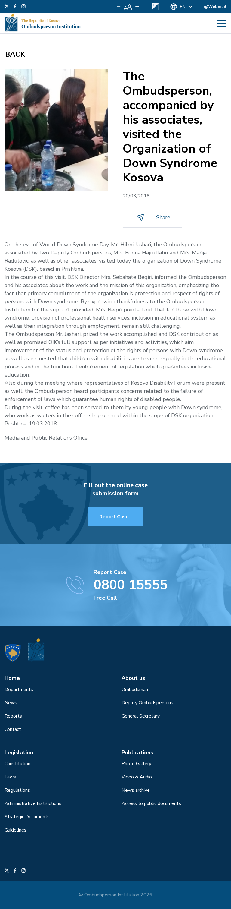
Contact (13, 729)
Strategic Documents (27, 816)
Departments (19, 689)
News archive (136, 790)
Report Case (114, 516)
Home (12, 678)
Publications (137, 752)
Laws (10, 777)
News (11, 702)
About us (133, 678)
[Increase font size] (137, 7)
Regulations (17, 790)
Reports (13, 716)
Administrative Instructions (33, 803)
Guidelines (15, 830)
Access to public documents (151, 803)
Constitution (17, 763)
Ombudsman (135, 689)
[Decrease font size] (118, 7)
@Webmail (215, 6)
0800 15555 (131, 585)
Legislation (19, 752)
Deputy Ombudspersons (147, 702)
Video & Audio (137, 777)
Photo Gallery (136, 763)
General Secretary (141, 716)
